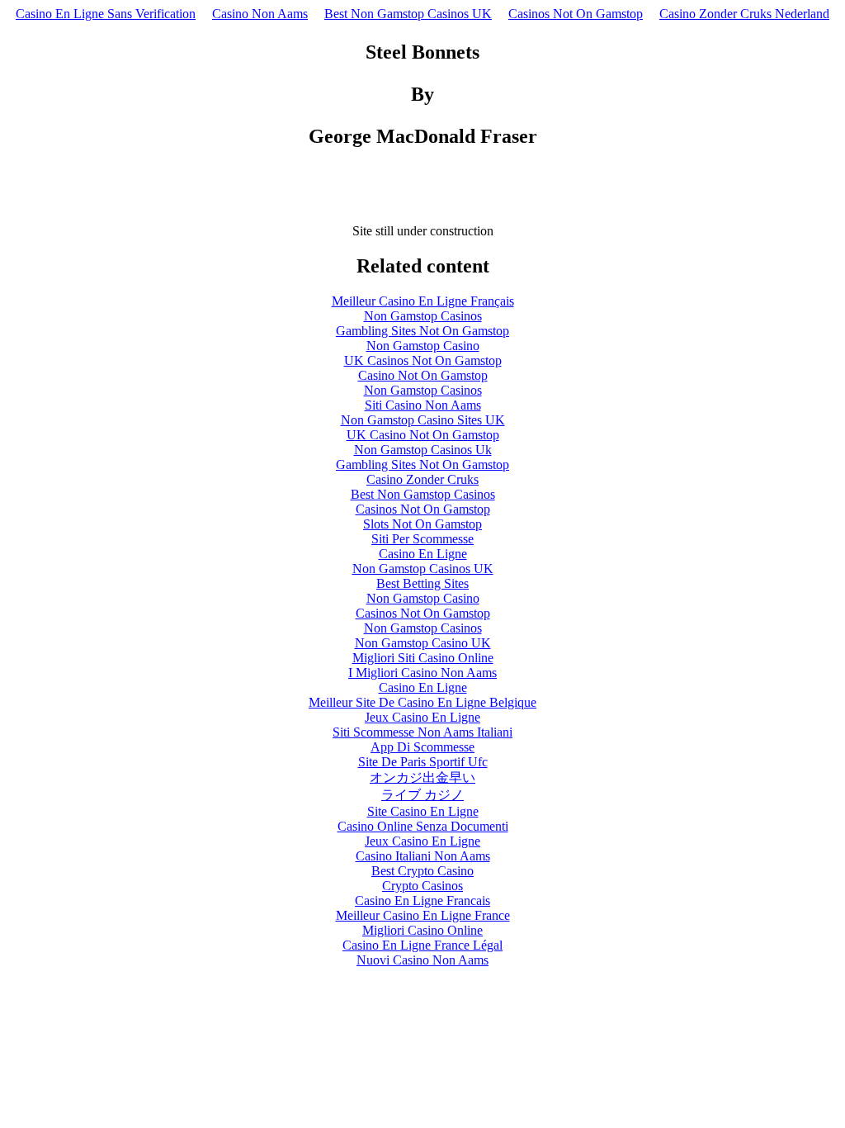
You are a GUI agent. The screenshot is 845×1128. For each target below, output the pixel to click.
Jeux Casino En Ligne (422, 717)
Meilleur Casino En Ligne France (423, 915)
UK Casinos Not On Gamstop (423, 360)
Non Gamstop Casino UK (423, 643)
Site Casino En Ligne (423, 811)
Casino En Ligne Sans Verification (106, 14)
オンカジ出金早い (422, 777)
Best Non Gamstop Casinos (423, 494)
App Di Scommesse (422, 747)
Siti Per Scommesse (422, 539)
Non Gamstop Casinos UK (422, 569)
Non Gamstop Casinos (423, 316)
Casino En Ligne (423, 554)
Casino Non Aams (260, 14)
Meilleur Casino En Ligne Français (423, 301)
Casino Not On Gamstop (423, 375)
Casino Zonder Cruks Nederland (744, 14)
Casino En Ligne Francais (422, 900)
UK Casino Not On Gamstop (423, 435)
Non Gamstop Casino (422, 346)
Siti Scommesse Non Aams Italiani (422, 732)
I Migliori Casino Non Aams (422, 673)
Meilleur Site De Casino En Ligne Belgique (422, 702)
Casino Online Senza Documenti (423, 826)
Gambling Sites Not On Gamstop (422, 331)
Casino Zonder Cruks (422, 479)
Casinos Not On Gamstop (575, 14)
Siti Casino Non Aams (423, 405)
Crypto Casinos (422, 886)
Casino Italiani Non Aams (423, 856)
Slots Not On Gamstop (422, 524)
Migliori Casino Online (422, 930)
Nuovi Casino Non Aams (422, 960)
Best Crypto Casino (422, 871)
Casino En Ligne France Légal (422, 945)
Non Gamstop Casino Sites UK (423, 420)
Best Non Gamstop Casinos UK (408, 14)
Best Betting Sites (422, 583)
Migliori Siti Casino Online (422, 658)
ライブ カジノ (422, 795)
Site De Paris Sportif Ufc (423, 762)
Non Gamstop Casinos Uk (423, 450)
